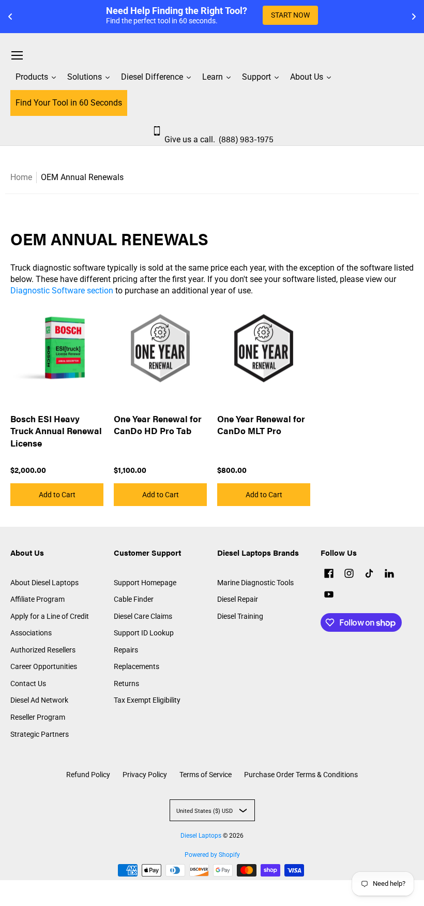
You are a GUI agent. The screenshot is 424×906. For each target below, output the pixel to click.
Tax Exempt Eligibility (147, 700)
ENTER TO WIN (332, 15)
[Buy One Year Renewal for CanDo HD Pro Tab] (160, 348)
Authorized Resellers (42, 650)
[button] (329, 575)
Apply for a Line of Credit (49, 616)
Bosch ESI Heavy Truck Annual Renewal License (56, 430)
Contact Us (28, 683)
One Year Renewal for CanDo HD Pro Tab (158, 424)
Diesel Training (240, 616)
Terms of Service (205, 774)
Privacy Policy (145, 774)
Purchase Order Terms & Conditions (301, 774)
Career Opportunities (43, 666)
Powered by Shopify (212, 854)
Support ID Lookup (144, 633)
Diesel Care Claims (143, 616)
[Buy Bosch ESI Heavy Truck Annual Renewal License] (56, 348)
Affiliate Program (37, 599)
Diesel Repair (237, 599)
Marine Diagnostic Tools (255, 582)
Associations (31, 633)
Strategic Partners (39, 734)
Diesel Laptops (200, 835)
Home (21, 177)
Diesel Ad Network (39, 700)
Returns (126, 683)
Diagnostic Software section (61, 290)
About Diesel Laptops (44, 582)
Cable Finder (134, 599)
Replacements (136, 666)
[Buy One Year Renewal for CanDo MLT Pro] (263, 348)
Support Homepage (145, 582)
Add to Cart (57, 495)
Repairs (126, 650)
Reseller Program (37, 717)
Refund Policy (88, 774)
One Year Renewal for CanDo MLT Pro (261, 424)
